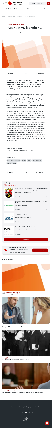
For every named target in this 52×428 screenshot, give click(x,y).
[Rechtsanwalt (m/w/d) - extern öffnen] (46, 221)
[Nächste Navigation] (50, 8)
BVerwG (24, 160)
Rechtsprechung (19, 16)
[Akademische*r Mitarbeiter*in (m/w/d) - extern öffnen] (46, 234)
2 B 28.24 (34, 119)
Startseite (4, 16)
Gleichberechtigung (11, 163)
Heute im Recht (11, 16)
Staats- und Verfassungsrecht (13, 160)
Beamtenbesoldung (37, 160)
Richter (29, 160)
